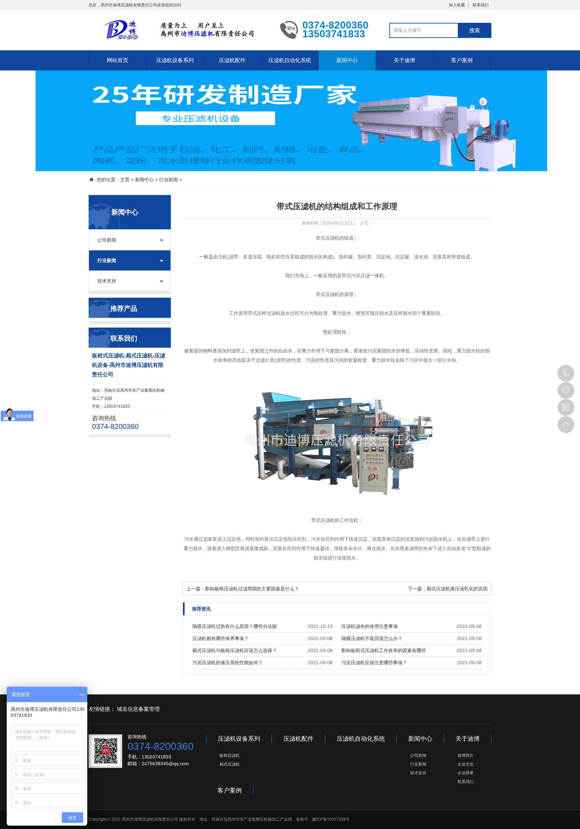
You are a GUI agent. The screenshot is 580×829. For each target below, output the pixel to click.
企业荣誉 (465, 773)
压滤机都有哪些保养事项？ (220, 638)
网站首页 (117, 60)
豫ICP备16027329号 (331, 819)
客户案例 (462, 60)
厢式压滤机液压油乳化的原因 (457, 588)
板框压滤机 (230, 755)
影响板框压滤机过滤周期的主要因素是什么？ (252, 588)
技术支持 (106, 281)
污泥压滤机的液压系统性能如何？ (227, 662)
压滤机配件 (232, 60)
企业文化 (465, 764)
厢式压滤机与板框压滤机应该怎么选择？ (234, 650)
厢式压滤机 (230, 764)
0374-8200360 (566, 373)
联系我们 (481, 5)
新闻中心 (347, 60)
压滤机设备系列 (175, 60)
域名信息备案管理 (138, 709)
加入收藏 (457, 5)
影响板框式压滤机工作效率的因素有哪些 (383, 650)
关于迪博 (404, 60)
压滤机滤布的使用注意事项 (369, 626)
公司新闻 (106, 240)
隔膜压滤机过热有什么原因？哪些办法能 (234, 626)
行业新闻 (168, 179)
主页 (125, 179)
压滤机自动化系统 (289, 60)
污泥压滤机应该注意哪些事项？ (374, 662)
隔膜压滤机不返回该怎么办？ (371, 638)
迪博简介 (465, 755)
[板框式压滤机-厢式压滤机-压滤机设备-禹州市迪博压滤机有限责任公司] (179, 29)
